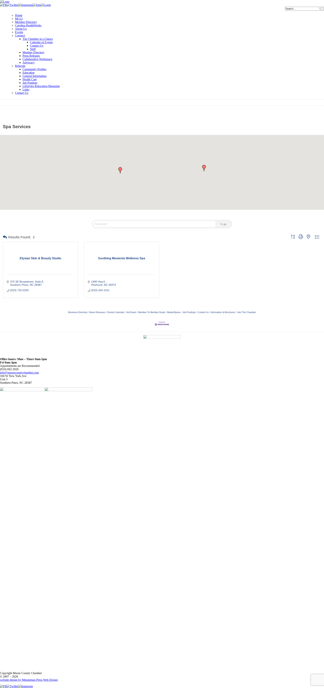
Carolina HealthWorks (28, 25)
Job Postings (29, 82)
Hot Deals (131, 312)
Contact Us (36, 45)
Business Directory (77, 312)
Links (25, 89)
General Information (34, 76)
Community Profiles (34, 69)
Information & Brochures (223, 312)
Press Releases (31, 55)
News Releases (97, 312)
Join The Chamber (246, 312)
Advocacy (28, 62)
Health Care (29, 79)
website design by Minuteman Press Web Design (29, 679)
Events (19, 32)
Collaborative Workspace (37, 59)
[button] (204, 168)
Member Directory (26, 22)
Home (18, 15)
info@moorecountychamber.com (19, 372)
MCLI (18, 18)
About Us (21, 28)
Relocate (20, 65)
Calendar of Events (41, 42)
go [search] (225, 224)
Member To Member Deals (151, 312)
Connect (20, 35)
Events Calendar (115, 312)
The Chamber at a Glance (37, 38)
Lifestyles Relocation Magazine (41, 86)
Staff (33, 49)
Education (28, 72)
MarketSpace (174, 312)
